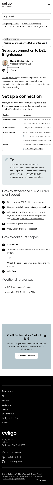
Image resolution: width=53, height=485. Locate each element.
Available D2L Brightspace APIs (21, 292)
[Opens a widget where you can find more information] (41, 480)
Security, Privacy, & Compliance (13, 476)
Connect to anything (31, 24)
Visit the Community (26, 356)
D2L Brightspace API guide (19, 287)
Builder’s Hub (8, 414)
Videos (5, 423)
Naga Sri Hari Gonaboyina (21, 61)
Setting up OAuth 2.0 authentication (27, 219)
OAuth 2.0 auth (34, 174)
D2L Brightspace (40, 27)
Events (5, 410)
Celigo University (10, 418)
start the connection (20, 103)
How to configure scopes (34, 149)
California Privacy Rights (33, 476)
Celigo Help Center (10, 24)
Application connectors (15, 27)
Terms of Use (7, 479)
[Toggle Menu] (49, 4)
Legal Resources (19, 479)
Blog (4, 396)
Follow (13, 70)
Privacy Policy (36, 474)
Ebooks (5, 401)
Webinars (6, 405)
